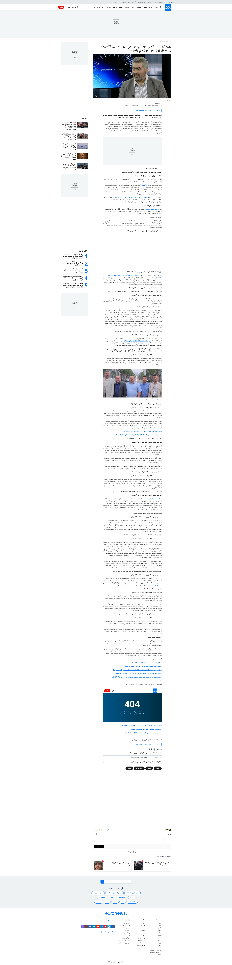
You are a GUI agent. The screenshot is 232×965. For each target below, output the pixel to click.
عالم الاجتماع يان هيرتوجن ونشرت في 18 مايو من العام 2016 (130, 197)
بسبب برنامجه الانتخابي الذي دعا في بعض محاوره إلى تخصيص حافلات (134, 276)
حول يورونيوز (127, 923)
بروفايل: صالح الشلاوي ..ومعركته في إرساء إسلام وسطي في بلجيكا (143, 666)
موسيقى (99, 902)
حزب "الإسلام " (144, 185)
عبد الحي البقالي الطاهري (153, 209)
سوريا (115, 902)
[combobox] (109, 2)
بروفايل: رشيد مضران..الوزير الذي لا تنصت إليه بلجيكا (147, 662)
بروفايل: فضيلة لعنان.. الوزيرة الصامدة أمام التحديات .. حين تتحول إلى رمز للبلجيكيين (138, 673)
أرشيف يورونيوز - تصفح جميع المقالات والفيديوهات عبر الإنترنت (155, 952)
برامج (160, 945)
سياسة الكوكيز (127, 930)
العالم (145, 7)
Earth (115, 7)
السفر (132, 7)
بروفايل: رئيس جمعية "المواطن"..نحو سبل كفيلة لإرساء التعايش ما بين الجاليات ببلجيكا (137, 670)
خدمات (144, 920)
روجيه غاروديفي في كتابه (137, 341)
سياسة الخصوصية (126, 933)
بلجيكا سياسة (139, 768)
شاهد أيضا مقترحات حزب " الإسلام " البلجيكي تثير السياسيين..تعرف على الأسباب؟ (139, 435)
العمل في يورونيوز (126, 938)
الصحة (109, 7)
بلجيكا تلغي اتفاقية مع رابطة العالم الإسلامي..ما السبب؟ (146, 729)
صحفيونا (159, 948)
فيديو (103, 7)
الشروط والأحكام (126, 928)
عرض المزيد (127, 920)
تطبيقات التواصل (142, 938)
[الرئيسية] (170, 41)
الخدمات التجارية (126, 925)
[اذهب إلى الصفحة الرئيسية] (168, 7)
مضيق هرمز (102, 897)
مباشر (61, 7)
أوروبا (150, 7)
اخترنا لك (84, 119)
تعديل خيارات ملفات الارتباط (123, 943)
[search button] (100, 2)
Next (127, 7)
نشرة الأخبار (143, 925)
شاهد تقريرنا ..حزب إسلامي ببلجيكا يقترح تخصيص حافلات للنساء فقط (142, 431)
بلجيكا (129, 768)
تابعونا (144, 933)
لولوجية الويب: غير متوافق (124, 940)
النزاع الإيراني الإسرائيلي (132, 893)
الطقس (144, 928)
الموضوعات (158, 920)
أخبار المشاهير (132, 902)
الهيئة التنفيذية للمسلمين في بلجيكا (152, 499)
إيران (131, 897)
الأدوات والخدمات (142, 940)
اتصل (129, 935)
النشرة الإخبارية (109, 932)
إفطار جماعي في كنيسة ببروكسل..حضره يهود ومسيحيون (146, 757)
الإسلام (157, 768)
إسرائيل (112, 897)
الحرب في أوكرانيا (98, 893)
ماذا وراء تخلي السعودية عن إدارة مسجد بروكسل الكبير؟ (146, 762)
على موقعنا (156, 585)
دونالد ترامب (122, 897)
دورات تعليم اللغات (141, 945)
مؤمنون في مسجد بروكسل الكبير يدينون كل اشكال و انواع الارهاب (143, 733)
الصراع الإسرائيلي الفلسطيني (114, 893)
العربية (170, 2)
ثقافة (107, 902)
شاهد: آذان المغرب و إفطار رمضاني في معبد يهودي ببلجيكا (146, 753)
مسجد (149, 768)
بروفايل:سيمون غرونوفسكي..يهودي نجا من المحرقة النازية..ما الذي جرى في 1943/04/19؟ (137, 677)
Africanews (143, 943)
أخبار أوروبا (161, 41)
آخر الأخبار (157, 7)
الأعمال (139, 7)
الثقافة (121, 7)
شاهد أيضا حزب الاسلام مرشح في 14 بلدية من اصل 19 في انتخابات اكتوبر (141, 725)
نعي (123, 902)
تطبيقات (144, 935)
